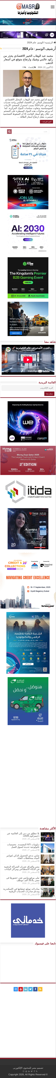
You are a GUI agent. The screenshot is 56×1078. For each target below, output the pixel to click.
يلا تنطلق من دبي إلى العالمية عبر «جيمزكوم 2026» (23, 834)
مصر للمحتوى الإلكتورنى (24, 1068)
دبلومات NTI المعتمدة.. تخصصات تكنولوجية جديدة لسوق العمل (23, 845)
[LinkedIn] (25, 989)
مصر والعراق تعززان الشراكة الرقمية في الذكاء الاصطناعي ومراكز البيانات (21, 868)
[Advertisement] (28, 757)
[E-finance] (28, 21)
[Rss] (40, 989)
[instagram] (16, 989)
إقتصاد (31, 67)
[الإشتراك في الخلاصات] (1, 48)
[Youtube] (20, 989)
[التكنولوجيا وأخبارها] (28, 8)
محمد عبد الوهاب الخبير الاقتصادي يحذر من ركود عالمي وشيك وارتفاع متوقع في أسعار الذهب (28, 59)
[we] (28, 34)
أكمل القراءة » (46, 122)
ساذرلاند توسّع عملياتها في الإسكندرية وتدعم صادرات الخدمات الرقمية (21, 890)
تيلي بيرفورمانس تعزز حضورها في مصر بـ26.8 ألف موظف (22, 879)
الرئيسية (49, 42)
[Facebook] (35, 989)
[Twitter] (30, 989)
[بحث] (9, 131)
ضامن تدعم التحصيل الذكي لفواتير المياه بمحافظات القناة (22, 856)
